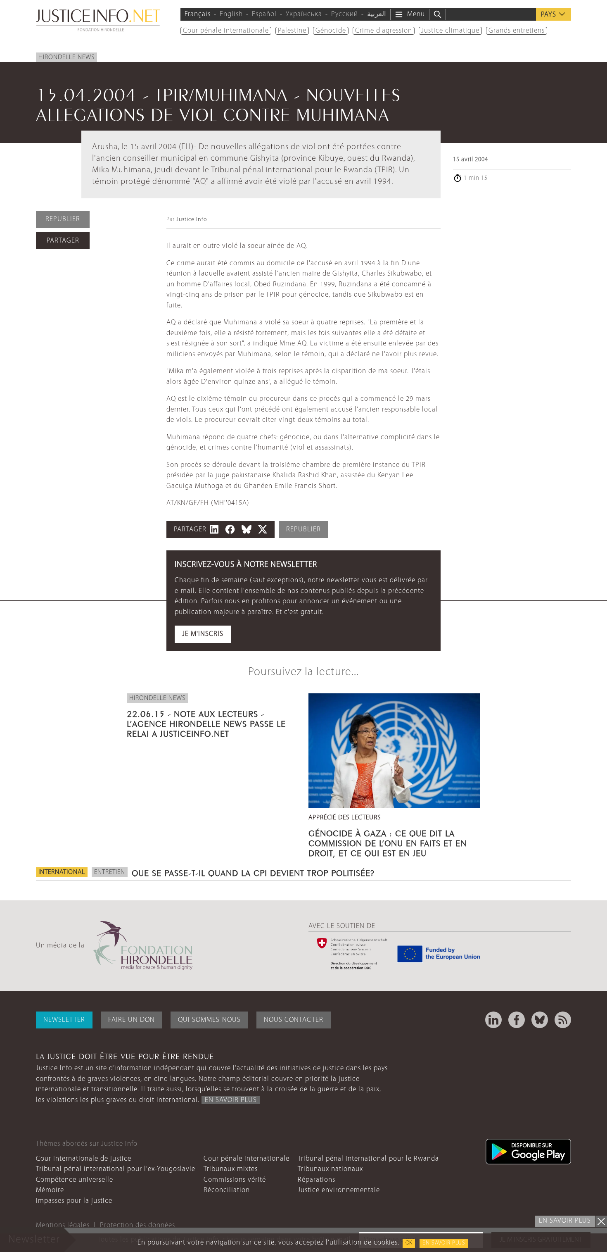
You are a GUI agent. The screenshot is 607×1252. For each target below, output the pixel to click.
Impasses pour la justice (74, 1200)
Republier (62, 219)
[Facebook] (516, 1020)
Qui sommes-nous (209, 1019)
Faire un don (131, 1019)
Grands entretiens (516, 30)
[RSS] (563, 1020)
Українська (304, 14)
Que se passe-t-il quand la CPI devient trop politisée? (253, 871)
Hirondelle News (66, 57)
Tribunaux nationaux (330, 1169)
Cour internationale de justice (83, 1158)
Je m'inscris (202, 634)
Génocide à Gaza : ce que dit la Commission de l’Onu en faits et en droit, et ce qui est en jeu (387, 842)
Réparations (316, 1179)
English (231, 14)
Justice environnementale (339, 1190)
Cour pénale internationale (226, 30)
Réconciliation (227, 1190)
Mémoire (50, 1190)
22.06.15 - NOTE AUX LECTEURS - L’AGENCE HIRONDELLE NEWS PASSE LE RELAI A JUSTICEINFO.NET (206, 722)
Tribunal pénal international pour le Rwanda (368, 1158)
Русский (344, 14)
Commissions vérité (235, 1179)
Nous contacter (293, 1019)
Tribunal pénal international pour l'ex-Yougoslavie (115, 1169)
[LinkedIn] (493, 1020)
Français (198, 14)
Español (264, 14)
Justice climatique (450, 30)
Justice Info (191, 220)
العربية (376, 14)
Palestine (292, 30)
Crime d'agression (383, 30)
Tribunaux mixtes (231, 1169)
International (61, 872)
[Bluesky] (539, 1020)
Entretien (109, 872)
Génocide (330, 30)
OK (408, 1243)
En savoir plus (443, 1243)
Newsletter (64, 1019)
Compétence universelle (74, 1179)
